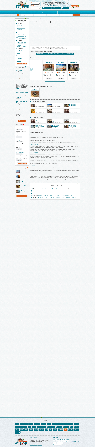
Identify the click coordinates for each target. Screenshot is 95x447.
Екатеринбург (55, 423)
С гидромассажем (57, 195)
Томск (46, 429)
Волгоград (43, 423)
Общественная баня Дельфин (20, 112)
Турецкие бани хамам (21, 28)
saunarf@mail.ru (35, 439)
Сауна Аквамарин (20, 152)
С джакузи (19, 51)
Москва (17, 423)
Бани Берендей (19, 70)
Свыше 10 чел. (54, 190)
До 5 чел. (41, 190)
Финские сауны (20, 26)
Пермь (17, 429)
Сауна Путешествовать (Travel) (74, 110)
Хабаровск (70, 429)
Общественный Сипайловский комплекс (55, 126)
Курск (30, 426)
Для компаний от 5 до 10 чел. (21, 37)
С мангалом (19, 59)
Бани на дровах (20, 29)
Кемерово (77, 423)
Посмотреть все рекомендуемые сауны (55, 82)
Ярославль (18, 432)
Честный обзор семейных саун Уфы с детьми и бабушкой (24, 187)
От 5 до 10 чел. (47, 190)
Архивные (58, 441)
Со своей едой (40, 197)
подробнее (36, 78)
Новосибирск (65, 426)
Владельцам (66, 7)
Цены (42, 12)
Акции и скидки (60, 442)
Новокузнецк (58, 426)
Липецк (34, 426)
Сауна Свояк (18, 127)
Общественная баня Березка (22, 92)
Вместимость (51, 12)
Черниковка (33, 165)
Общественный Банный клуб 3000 (57, 121)
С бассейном (19, 50)
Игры (75, 12)
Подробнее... (19, 136)
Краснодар (18, 426)
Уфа (65, 429)
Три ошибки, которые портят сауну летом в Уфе (24, 172)
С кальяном (19, 61)
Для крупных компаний (21, 38)
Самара (31, 429)
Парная (25, 12)
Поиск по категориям (41, 53)
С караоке (46, 197)
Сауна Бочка (61, 62)
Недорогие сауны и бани (21, 43)
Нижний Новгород (50, 426)
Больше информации (22, 195)
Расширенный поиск (22, 63)
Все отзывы (22, 120)
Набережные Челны (41, 426)
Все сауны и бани (47, 7)
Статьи (54, 442)
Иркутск (66, 423)
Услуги (67, 12)
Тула (50, 429)
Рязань (26, 429)
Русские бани (19, 25)
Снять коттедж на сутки (21, 46)
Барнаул (30, 423)
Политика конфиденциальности (36, 445)
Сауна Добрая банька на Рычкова (35, 90)
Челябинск (76, 429)
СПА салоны (73, 197)
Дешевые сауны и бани (21, 42)
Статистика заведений (57, 444)
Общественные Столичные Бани (21, 81)
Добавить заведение (65, 441)
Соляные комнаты (34, 144)
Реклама (67, 439)
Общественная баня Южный (73, 121)
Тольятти (41, 429)
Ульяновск (61, 429)
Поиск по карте (57, 7)
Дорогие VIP (19, 45)
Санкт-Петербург (24, 423)
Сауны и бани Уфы (34, 152)
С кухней (62, 197)
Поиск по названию (51, 53)
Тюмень (55, 429)
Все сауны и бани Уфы (34, 18)
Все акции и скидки (22, 163)
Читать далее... (18, 76)
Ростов (21, 429)
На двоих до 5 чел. (20, 34)
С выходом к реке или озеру (67, 195)
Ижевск (61, 423)
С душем (18, 53)
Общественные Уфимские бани (21, 102)
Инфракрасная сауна (21, 30)
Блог (54, 441)
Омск (71, 426)
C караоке (19, 56)
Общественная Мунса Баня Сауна (56, 110)
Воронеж (49, 423)
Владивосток (36, 423)
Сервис (60, 12)
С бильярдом (19, 58)
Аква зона (34, 12)
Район (18, 12)
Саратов (36, 429)
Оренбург (76, 426)
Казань (71, 423)
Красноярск (24, 426)
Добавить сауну (75, 6)
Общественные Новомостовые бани (39, 126)
